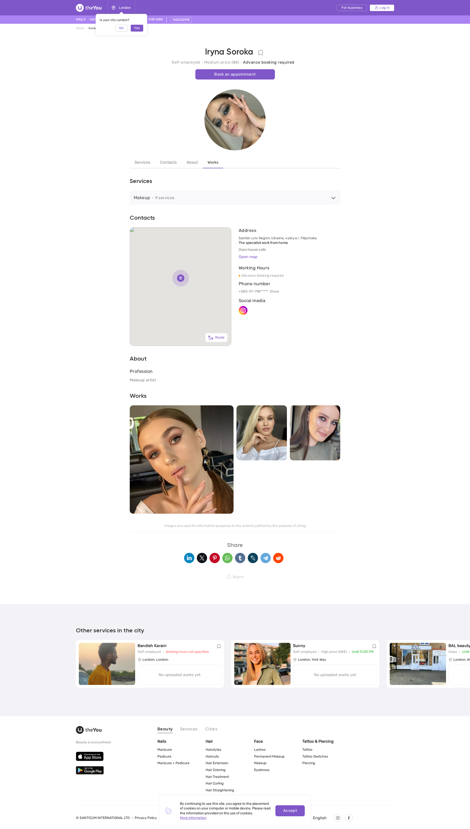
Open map (248, 256)
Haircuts (212, 756)
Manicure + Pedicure (173, 763)
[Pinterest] (215, 558)
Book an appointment (235, 74)
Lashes (260, 750)
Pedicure (164, 756)
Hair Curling (214, 783)
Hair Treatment (217, 777)
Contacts (168, 162)
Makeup (260, 763)
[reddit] (278, 558)
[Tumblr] (240, 558)
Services (142, 162)
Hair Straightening (220, 790)
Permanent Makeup (269, 756)
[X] (202, 558)
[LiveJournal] (253, 558)
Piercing (308, 763)
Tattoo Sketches (315, 756)
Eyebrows (262, 770)
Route (219, 337)
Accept (290, 810)
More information (193, 818)
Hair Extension (217, 763)
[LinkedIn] (189, 558)
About (192, 162)
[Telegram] (265, 558)
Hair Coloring (215, 770)
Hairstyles (213, 750)
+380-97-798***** (253, 291)
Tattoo (307, 750)
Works (213, 162)
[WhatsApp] (227, 558)
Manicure (164, 750)
